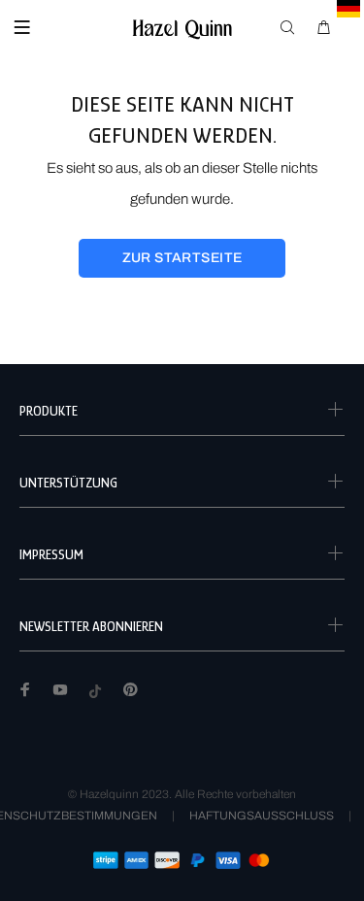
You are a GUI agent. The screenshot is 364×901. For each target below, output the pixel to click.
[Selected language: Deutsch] (349, 8)
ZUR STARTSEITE (182, 257)
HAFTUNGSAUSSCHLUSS (261, 815)
